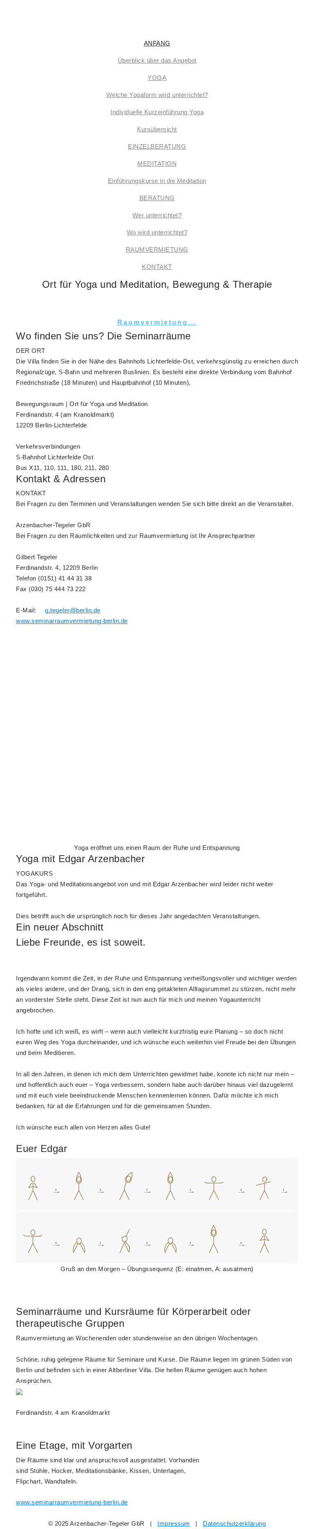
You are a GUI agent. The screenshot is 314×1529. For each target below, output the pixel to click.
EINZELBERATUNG (157, 146)
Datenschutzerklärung (234, 1523)
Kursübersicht (157, 129)
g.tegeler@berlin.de (73, 610)
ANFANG (157, 43)
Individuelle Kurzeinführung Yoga (157, 111)
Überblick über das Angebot (157, 60)
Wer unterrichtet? (157, 215)
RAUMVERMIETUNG (157, 249)
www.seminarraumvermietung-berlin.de (72, 620)
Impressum (173, 1523)
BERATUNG (157, 197)
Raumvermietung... (157, 322)
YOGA (157, 77)
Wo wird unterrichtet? (157, 232)
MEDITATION (157, 163)
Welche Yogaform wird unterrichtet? (157, 94)
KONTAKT (157, 266)
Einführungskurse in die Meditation (157, 180)
